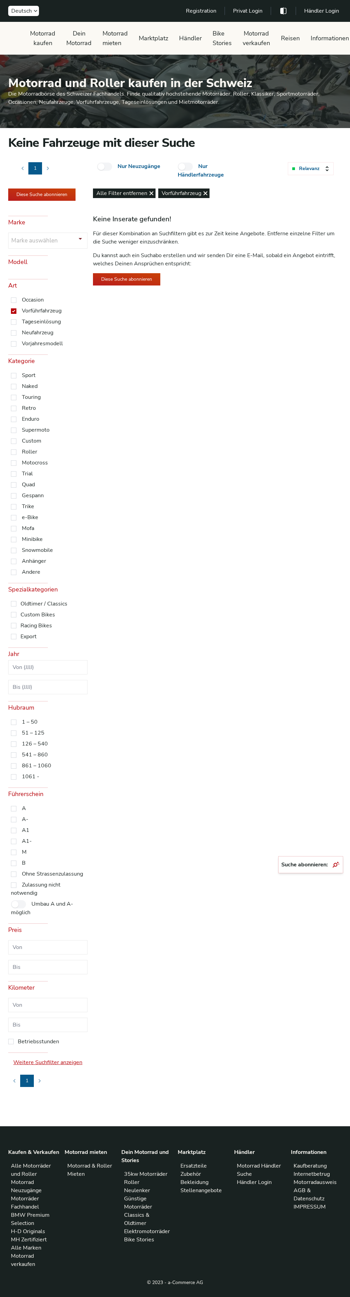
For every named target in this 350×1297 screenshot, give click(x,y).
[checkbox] (104, 167)
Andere (31, 572)
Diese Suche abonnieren (41, 194)
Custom (31, 441)
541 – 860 (35, 754)
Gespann (33, 495)
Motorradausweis (315, 1182)
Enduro (30, 419)
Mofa (28, 528)
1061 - (30, 776)
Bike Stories (222, 38)
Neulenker (137, 1190)
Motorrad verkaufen (256, 38)
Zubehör (190, 1174)
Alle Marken (26, 1248)
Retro (29, 408)
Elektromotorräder (147, 1231)
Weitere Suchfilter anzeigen (47, 1062)
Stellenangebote (201, 1190)
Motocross (35, 462)
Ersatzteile (193, 1166)
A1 (25, 830)
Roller (29, 452)
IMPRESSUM (310, 1207)
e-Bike (30, 517)
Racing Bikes (36, 625)
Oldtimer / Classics (44, 604)
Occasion (33, 300)
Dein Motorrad (79, 38)
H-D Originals (28, 1231)
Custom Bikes (38, 614)
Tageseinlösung (41, 321)
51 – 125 (33, 733)
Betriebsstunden (38, 1041)
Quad (28, 484)
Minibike (32, 539)
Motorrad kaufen (42, 38)
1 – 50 (30, 722)
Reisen (290, 38)
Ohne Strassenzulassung (52, 874)
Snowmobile (37, 550)
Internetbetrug (312, 1174)
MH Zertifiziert (29, 1239)
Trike (28, 506)
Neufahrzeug (37, 332)
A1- (27, 841)
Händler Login (321, 11)
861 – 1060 (36, 765)
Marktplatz (153, 38)
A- (25, 819)
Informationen (330, 38)
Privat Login (247, 11)
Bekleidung (194, 1182)
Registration (201, 11)
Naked (30, 386)
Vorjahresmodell (42, 343)
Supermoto (36, 430)
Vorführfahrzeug (42, 311)
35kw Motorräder (145, 1174)
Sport (29, 375)
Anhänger (34, 561)
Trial (27, 473)
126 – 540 (35, 744)
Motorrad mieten (115, 38)
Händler (190, 38)
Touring (31, 397)
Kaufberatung (310, 1166)
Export (29, 636)
